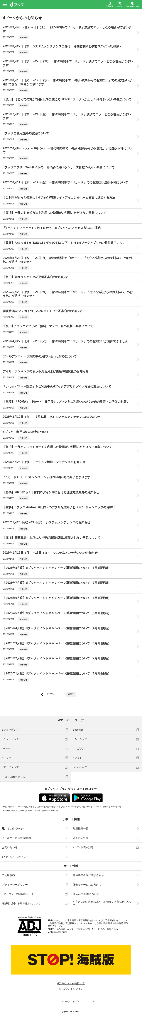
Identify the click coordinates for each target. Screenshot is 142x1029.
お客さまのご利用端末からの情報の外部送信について (102, 903)
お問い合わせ (9, 847)
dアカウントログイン (14, 856)
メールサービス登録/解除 (16, 837)
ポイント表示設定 (83, 847)
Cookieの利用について (86, 894)
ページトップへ (71, 1001)
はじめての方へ (16, 828)
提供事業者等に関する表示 (88, 875)
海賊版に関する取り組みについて (21, 903)
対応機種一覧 (80, 828)
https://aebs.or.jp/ (58, 932)
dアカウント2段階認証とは (17, 894)
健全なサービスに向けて (87, 884)
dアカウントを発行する (71, 983)
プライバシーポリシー (15, 884)
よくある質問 (80, 837)
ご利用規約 (8, 875)
